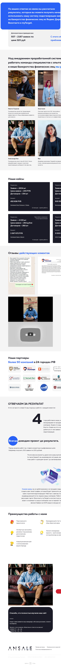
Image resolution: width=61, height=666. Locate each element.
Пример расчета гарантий (53, 647)
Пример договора (40, 647)
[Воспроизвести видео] (30, 309)
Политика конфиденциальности (44, 649)
